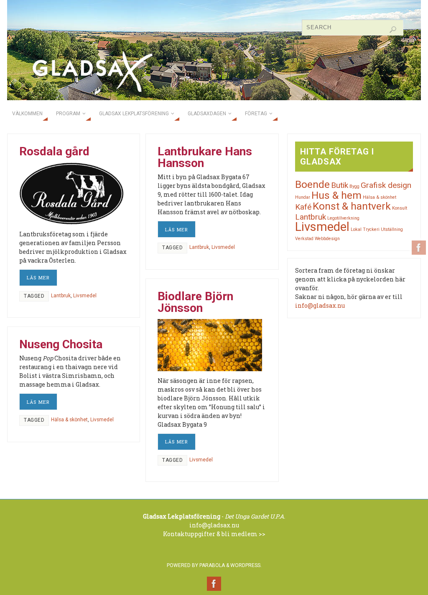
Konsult (399, 208)
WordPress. (246, 565)
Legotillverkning (343, 218)
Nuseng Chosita (60, 344)
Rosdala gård (54, 151)
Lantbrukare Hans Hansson (205, 157)
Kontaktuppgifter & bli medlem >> (214, 534)
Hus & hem (336, 195)
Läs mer (38, 277)
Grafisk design (386, 185)
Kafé (303, 207)
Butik (339, 185)
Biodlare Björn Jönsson (195, 302)
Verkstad (304, 238)
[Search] (393, 29)
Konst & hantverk (352, 206)
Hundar (302, 197)
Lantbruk (61, 296)
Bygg (354, 186)
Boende (312, 184)
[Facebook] (419, 248)
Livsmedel (85, 296)
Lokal (356, 229)
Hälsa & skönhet (69, 420)
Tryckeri (371, 229)
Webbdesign (327, 238)
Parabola (212, 565)
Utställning (392, 229)
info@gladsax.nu (320, 305)
